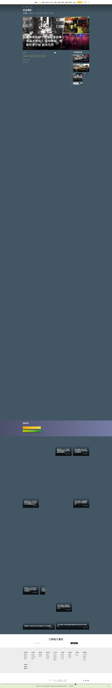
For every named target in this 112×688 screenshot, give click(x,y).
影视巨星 (45, 408)
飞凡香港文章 (77, 52)
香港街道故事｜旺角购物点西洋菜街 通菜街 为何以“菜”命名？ (47, 378)
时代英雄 (55, 659)
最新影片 (70, 2)
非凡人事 (51, 2)
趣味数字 (47, 659)
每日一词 (62, 663)
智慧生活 (25, 659)
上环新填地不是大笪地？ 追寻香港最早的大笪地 (44, 259)
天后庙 (43, 397)
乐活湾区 (39, 2)
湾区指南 (51, 13)
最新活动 (25, 674)
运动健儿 (55, 664)
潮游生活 (43, 2)
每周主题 (25, 670)
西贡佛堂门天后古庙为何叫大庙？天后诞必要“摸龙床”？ (46, 123)
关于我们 (74, 2)
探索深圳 (31, 13)
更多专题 (84, 665)
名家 (76, 659)
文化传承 (62, 659)
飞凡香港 (31, 6)
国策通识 (84, 663)
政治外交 (69, 659)
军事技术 (25, 663)
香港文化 (32, 397)
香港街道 (38, 397)
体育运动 (69, 663)
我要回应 (46, 390)
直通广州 (45, 13)
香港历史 (26, 397)
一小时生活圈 (38, 13)
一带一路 (84, 664)
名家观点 (62, 2)
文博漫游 (62, 664)
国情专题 (66, 2)
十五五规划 (85, 659)
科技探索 (25, 664)
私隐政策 (61, 686)
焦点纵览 (58, 2)
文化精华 (55, 2)
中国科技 (35, 2)
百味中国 (40, 659)
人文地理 (47, 663)
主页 (23, 6)
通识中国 (47, 2)
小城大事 (55, 663)
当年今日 (47, 664)
